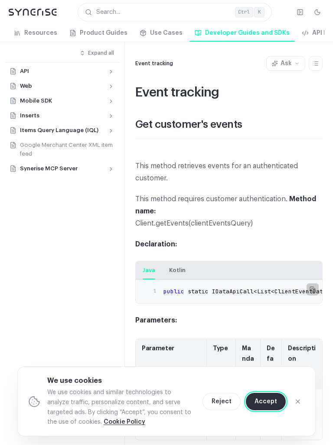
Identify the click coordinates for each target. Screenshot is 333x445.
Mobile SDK (36, 100)
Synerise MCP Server (49, 168)
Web (26, 86)
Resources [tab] (40, 33)
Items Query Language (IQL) (59, 130)
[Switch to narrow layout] (300, 12)
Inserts (29, 115)
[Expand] (111, 72)
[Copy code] (313, 289)
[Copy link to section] (250, 125)
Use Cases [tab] (166, 33)
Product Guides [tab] (103, 33)
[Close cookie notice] (298, 401)
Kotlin (177, 270)
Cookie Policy (124, 422)
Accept (266, 402)
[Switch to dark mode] (317, 12)
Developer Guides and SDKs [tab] (247, 33)
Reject (222, 402)
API (24, 71)
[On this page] (316, 63)
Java (149, 270)
